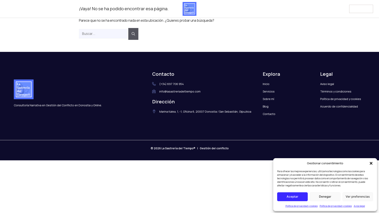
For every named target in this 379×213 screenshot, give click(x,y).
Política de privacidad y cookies (301, 206)
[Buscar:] (103, 33)
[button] (371, 163)
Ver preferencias (358, 196)
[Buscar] (133, 34)
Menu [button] (357, 8)
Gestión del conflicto (214, 148)
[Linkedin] (17, 9)
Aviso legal (359, 206)
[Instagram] (9, 9)
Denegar (325, 196)
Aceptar (292, 196)
